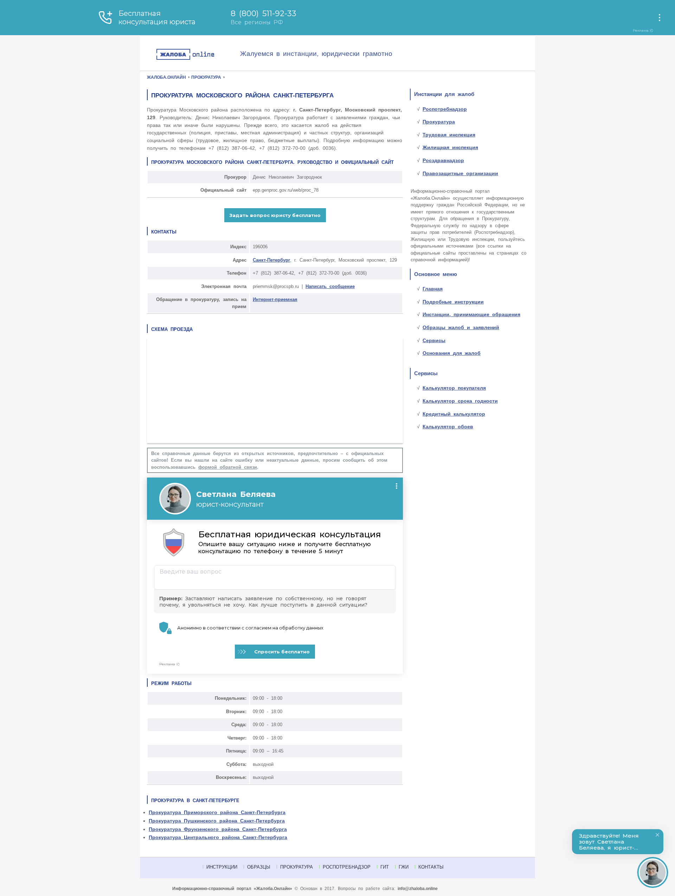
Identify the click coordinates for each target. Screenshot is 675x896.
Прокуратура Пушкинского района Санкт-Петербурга (217, 821)
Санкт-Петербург (271, 260)
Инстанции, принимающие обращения (471, 314)
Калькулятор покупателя (454, 388)
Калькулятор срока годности (460, 401)
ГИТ (384, 867)
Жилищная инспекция (450, 147)
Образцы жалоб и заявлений (461, 327)
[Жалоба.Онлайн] (198, 55)
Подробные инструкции (453, 302)
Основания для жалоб (452, 353)
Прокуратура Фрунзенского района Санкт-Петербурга (218, 829)
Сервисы (434, 340)
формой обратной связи (227, 467)
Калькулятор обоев (448, 426)
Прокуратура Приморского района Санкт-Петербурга (217, 812)
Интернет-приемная (275, 299)
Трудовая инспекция (449, 134)
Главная (433, 289)
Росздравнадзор (443, 160)
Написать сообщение (330, 286)
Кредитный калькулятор (454, 414)
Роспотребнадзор (445, 109)
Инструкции (221, 867)
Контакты (431, 867)
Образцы (258, 867)
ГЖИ (404, 867)
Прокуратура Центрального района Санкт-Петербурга (218, 837)
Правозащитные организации (460, 173)
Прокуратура (439, 121)
